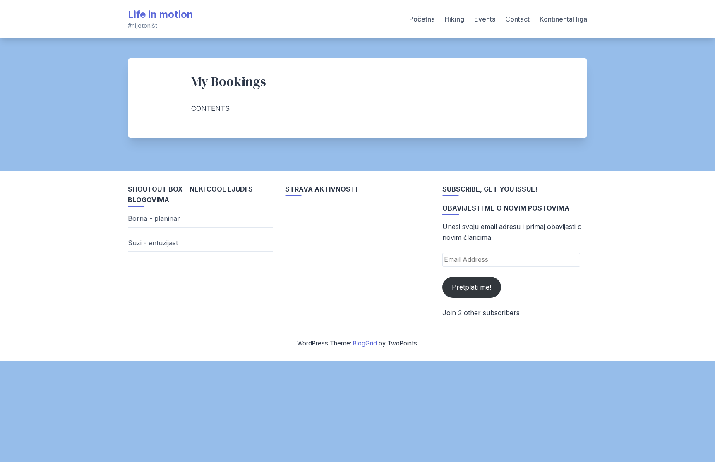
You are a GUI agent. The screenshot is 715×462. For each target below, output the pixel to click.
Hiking (454, 19)
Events (484, 19)
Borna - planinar (154, 218)
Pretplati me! (471, 287)
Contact (517, 19)
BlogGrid (365, 343)
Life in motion (160, 14)
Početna (422, 19)
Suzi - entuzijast (153, 243)
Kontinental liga (563, 19)
